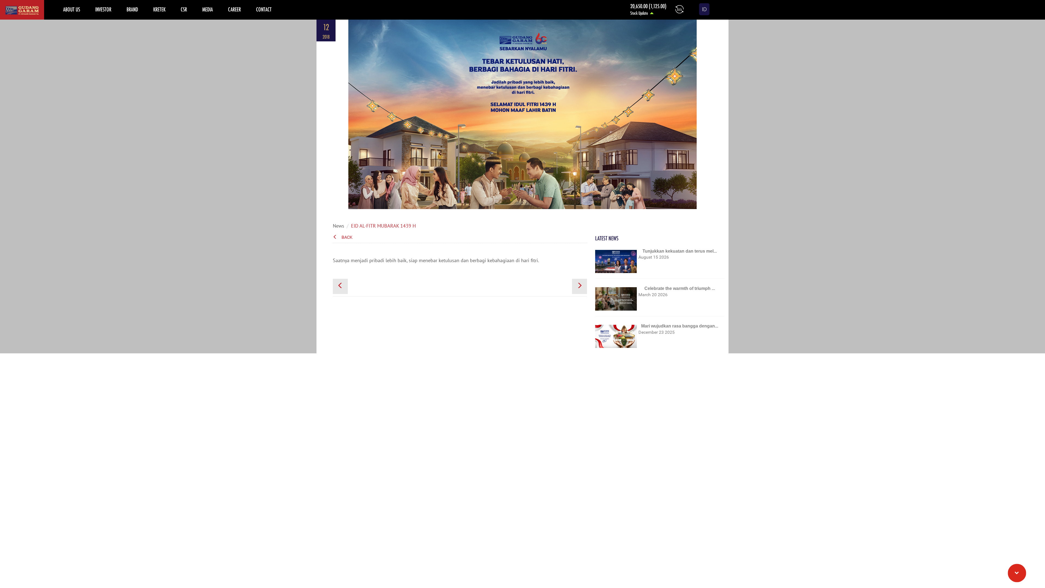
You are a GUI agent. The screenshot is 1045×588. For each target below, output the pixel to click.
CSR (184, 9)
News (338, 226)
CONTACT (264, 9)
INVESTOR (103, 9)
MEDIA (207, 9)
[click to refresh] (679, 9)
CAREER (234, 9)
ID (704, 9)
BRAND (132, 9)
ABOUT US (71, 9)
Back (347, 237)
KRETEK (159, 9)
